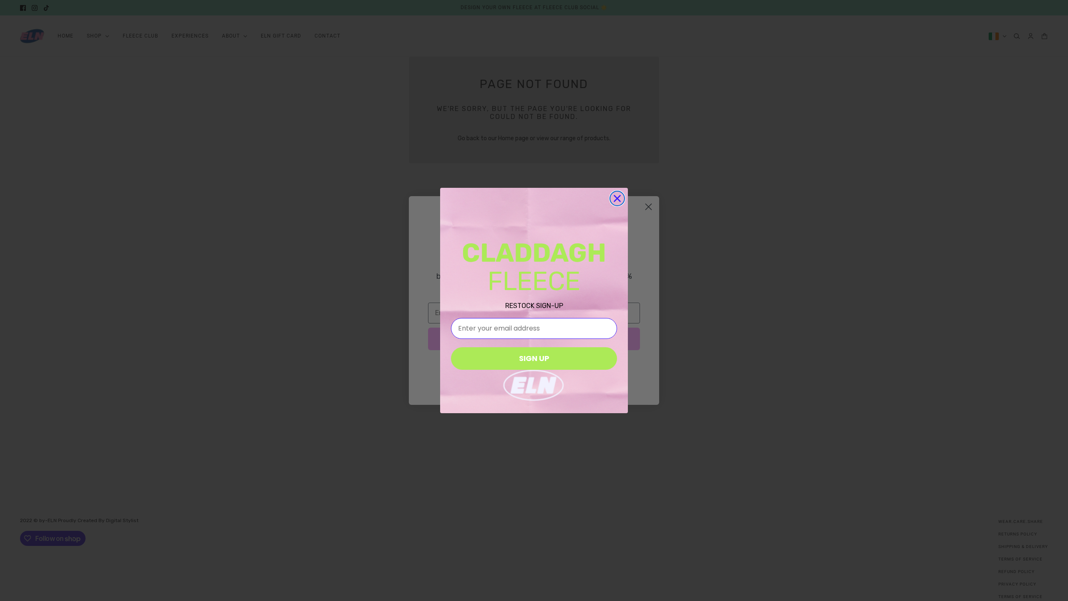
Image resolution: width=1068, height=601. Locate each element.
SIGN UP (534, 358)
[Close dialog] (617, 198)
